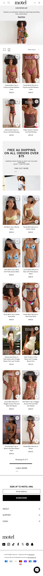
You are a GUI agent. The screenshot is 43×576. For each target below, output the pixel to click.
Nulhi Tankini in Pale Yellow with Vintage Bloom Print (30, 359)
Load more (21, 468)
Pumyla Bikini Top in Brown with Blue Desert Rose (11, 448)
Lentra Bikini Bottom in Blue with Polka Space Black (30, 272)
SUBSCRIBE (21, 498)
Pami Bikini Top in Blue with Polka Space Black (11, 271)
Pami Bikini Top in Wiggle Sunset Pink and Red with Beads (30, 404)
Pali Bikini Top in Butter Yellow (11, 228)
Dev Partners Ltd (32, 557)
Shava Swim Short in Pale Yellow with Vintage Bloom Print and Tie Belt (11, 359)
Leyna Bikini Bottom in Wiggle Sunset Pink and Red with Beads (11, 404)
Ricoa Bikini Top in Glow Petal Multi (11, 315)
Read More (21, 17)
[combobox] (8, 2)
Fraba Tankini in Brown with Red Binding (30, 131)
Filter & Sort (32, 49)
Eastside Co (31, 554)
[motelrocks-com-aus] (21, 3)
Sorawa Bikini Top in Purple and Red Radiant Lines (11, 87)
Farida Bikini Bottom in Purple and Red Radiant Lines (31, 87)
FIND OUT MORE (21, 168)
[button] (17, 57)
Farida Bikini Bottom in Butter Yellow (30, 228)
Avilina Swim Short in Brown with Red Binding (11, 131)
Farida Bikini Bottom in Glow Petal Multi (30, 315)
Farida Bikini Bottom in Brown (30, 447)
